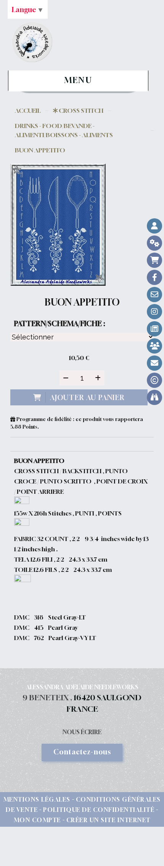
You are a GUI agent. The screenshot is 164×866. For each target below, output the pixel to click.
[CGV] (154, 243)
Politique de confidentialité (98, 809)
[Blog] (154, 328)
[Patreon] (154, 346)
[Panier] (154, 260)
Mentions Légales (37, 799)
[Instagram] (154, 311)
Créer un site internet (108, 819)
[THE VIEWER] (154, 397)
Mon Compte (37, 819)
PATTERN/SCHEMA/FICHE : (59, 323)
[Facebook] (154, 277)
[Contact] (154, 294)
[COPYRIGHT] (154, 380)
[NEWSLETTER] (154, 363)
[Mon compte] (154, 226)
